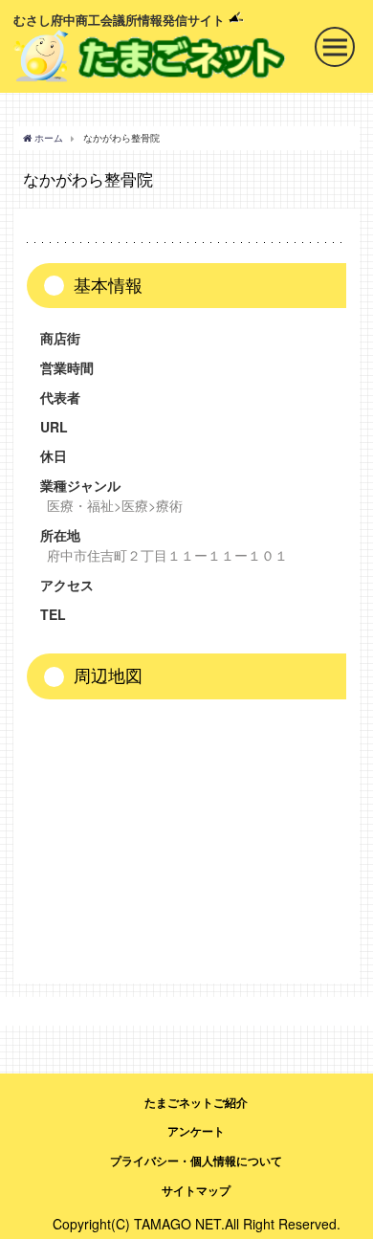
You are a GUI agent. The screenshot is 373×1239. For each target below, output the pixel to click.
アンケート (196, 1130)
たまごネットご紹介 (196, 1102)
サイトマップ (196, 1190)
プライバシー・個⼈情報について (196, 1160)
